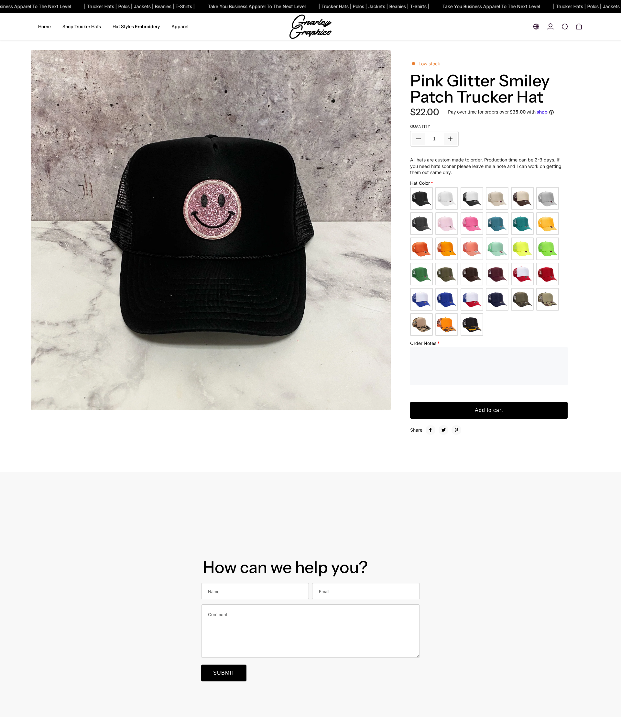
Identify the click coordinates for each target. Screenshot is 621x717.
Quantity (420, 126)
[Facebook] (430, 430)
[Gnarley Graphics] (310, 26)
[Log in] (550, 26)
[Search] (564, 26)
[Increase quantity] (450, 139)
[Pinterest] (456, 430)
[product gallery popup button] (379, 403)
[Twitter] (443, 430)
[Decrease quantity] (418, 139)
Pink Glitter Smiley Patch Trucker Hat (480, 89)
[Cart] (578, 26)
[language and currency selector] (536, 26)
